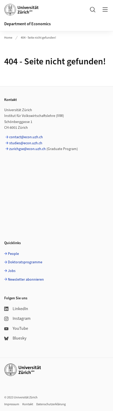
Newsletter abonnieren (26, 279)
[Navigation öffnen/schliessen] (105, 9)
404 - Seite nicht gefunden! (38, 37)
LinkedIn (20, 309)
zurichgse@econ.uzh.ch (27, 149)
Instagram (21, 318)
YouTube (20, 328)
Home (8, 37)
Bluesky (19, 338)
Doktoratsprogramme (25, 262)
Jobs (12, 271)
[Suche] (92, 9)
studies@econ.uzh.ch (25, 143)
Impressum (11, 404)
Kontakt (27, 404)
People (13, 253)
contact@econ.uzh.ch (26, 137)
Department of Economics (27, 24)
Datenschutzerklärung (51, 404)
